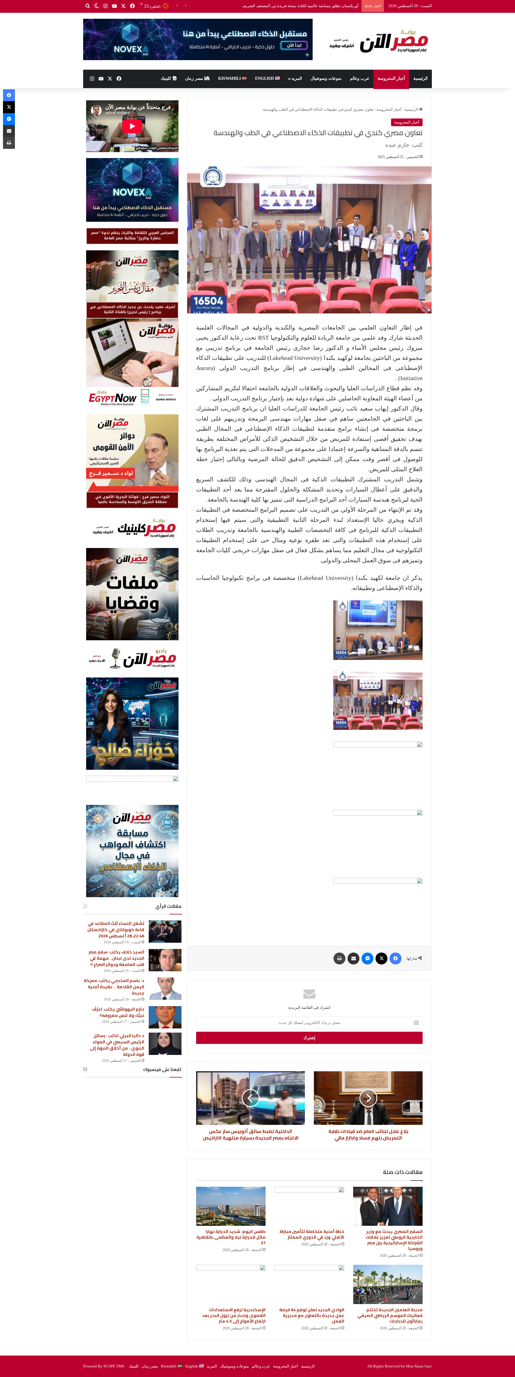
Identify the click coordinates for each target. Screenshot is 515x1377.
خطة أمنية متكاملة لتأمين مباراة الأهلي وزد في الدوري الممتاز (312, 1234)
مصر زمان (194, 78)
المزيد (296, 78)
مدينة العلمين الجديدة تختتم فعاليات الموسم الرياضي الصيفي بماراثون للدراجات (390, 1315)
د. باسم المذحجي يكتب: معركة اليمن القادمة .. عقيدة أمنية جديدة (114, 987)
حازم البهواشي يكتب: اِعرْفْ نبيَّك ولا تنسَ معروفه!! (118, 1012)
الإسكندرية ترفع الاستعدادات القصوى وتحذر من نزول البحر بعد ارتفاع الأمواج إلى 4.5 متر (234, 1315)
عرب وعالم (359, 78)
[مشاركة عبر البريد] (353, 958)
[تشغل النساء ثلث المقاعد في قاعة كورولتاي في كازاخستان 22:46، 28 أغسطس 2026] (165, 931)
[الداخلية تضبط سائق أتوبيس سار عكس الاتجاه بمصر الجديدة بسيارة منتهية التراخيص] (250, 1098)
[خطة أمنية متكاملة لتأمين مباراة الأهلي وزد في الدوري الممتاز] (309, 1206)
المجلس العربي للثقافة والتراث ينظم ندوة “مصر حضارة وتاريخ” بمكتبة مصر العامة (132, 235)
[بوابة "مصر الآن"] (377, 41)
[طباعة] (339, 958)
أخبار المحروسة (391, 78)
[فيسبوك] (132, 6)
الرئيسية (420, 78)
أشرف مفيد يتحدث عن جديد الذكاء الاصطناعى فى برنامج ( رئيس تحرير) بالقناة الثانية (132, 309)
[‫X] (123, 6)
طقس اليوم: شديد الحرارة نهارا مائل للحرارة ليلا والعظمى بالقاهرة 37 (231, 1237)
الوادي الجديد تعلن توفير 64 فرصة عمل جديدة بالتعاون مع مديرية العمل (311, 1315)
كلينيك (167, 78)
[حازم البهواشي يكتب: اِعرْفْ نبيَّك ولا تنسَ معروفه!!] (165, 1017)
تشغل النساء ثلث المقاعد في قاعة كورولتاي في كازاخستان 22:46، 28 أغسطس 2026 (115, 929)
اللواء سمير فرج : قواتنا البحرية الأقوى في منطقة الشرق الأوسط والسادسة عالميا (132, 499)
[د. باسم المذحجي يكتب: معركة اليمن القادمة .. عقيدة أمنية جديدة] (165, 989)
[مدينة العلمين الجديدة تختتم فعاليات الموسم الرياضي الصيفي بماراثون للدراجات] (388, 1284)
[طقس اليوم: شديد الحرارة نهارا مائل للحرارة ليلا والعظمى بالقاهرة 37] (231, 1206)
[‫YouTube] (114, 6)
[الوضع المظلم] (96, 6)
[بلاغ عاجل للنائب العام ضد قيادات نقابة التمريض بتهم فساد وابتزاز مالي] (368, 1098)
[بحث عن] (87, 6)
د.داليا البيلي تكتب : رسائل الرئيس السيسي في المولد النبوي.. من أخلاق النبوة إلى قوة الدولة (117, 1045)
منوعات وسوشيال (326, 78)
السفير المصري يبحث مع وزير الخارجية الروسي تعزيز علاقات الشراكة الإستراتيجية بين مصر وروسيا (394, 1240)
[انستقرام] (105, 6)
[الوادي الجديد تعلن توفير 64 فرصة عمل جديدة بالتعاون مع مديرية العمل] (309, 1284)
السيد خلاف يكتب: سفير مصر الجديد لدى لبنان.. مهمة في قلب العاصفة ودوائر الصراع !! (289, 6)
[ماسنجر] (367, 958)
